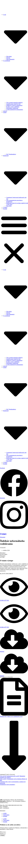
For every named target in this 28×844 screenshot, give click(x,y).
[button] (14, 239)
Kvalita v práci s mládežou (12, 106)
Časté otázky (6, 814)
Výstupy (5, 207)
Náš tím (8, 58)
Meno (1, 832)
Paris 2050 (8, 206)
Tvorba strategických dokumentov (14, 109)
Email (1, 833)
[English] (0, 466)
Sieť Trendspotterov (11, 154)
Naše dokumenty (10, 59)
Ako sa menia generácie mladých (14, 102)
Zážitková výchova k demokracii (14, 105)
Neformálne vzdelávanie (12, 108)
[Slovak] (5, 466)
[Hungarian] (4, 466)
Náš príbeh (9, 56)
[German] (2, 466)
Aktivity (5, 111)
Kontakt (5, 208)
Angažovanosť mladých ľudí (13, 104)
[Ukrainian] (7, 466)
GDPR (5, 813)
